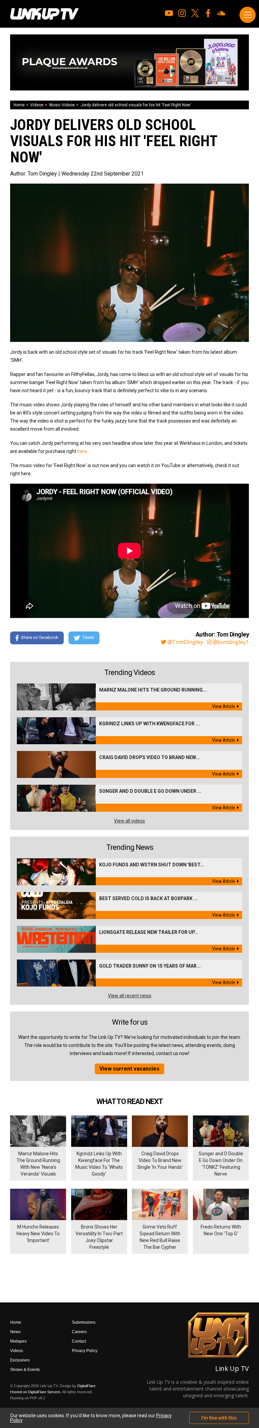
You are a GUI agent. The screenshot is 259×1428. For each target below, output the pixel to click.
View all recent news (129, 995)
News (15, 1331)
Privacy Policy (84, 1350)
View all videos (129, 820)
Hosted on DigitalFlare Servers (35, 1392)
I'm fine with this (219, 1418)
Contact (79, 1341)
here (82, 451)
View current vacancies (129, 1069)
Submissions (83, 1322)
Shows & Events (25, 1369)
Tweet (88, 637)
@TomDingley (185, 642)
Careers (79, 1331)
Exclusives (20, 1360)
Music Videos (62, 105)
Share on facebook (39, 637)
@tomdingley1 (231, 642)
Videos (37, 105)
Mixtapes (18, 1341)
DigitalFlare (86, 1386)
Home (19, 105)
